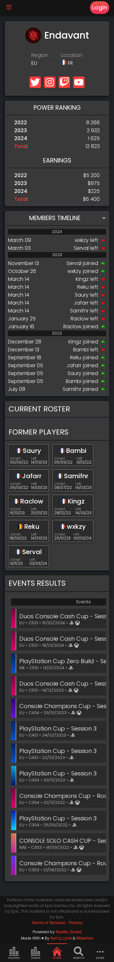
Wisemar (84, 938)
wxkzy (82, 240)
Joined (15, 458)
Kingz (82, 279)
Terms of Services (48, 922)
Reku (83, 287)
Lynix (67, 938)
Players (14, 958)
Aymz (55, 938)
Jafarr (81, 302)
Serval (81, 248)
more (100, 958)
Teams (35, 958)
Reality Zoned (68, 931)
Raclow (80, 318)
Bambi (81, 349)
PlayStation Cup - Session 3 (58, 728)
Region (39, 55)
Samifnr (79, 310)
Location (72, 55)
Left (34, 458)
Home (57, 958)
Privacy (76, 922)
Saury (82, 295)
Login (99, 7)
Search (79, 958)
